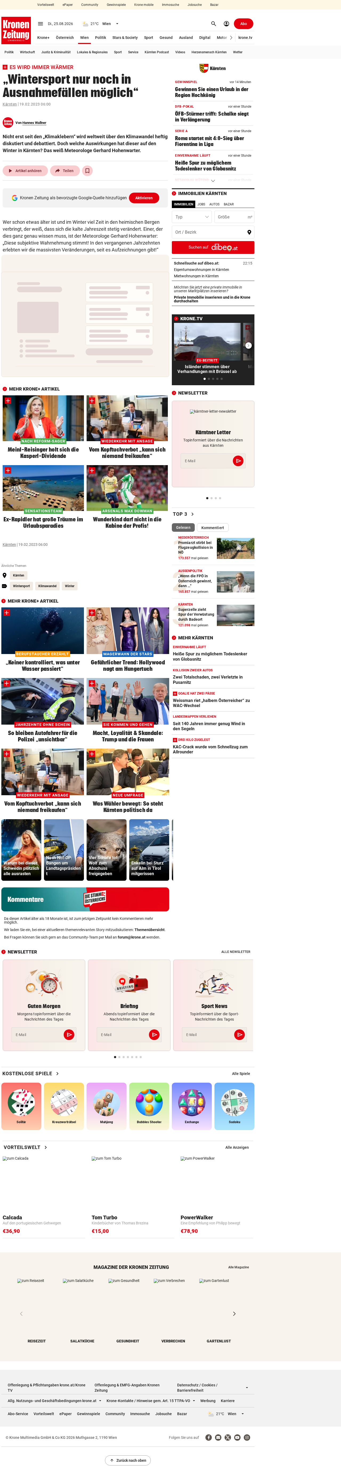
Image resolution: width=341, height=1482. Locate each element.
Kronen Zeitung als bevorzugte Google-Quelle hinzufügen (86, 197)
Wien (84, 37)
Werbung (208, 1401)
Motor (222, 37)
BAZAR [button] (229, 204)
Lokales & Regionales (92, 52)
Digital (204, 37)
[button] (231, 38)
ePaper (68, 5)
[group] (21, 850)
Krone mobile (143, 5)
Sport (148, 37)
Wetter (237, 52)
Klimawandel (47, 586)
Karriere (228, 1401)
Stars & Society (125, 37)
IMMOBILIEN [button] (183, 204)
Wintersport (21, 586)
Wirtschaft (27, 52)
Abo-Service (18, 1414)
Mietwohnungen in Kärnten (213, 276)
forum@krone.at (131, 937)
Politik (100, 37)
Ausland (186, 37)
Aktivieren (144, 198)
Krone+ (43, 37)
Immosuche (170, 5)
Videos (180, 52)
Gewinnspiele (116, 5)
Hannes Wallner (34, 123)
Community (89, 5)
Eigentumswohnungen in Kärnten (213, 269)
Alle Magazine (238, 1267)
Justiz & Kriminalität (56, 52)
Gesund (166, 37)
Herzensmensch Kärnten (209, 52)
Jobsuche (195, 5)
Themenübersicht (150, 930)
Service (133, 52)
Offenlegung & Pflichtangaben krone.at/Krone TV (47, 1387)
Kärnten (10, 104)
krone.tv (245, 37)
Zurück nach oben (127, 1460)
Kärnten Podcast (157, 52)
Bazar (214, 5)
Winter (69, 586)
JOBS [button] (201, 204)
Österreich (65, 37)
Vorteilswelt (45, 5)
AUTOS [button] (214, 204)
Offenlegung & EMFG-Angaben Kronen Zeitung (127, 1387)
